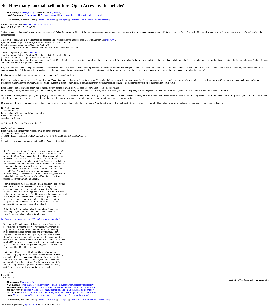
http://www (110, 40)
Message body (27, 12)
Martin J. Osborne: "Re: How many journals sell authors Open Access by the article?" (59, 292)
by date (40, 20)
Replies (97, 15)
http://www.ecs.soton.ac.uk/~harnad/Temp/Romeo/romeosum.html (30, 219)
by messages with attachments (95, 20)
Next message (31, 15)
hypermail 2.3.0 (31, 305)
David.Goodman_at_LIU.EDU (38, 24)
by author (74, 20)
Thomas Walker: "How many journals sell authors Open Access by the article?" (59, 290)
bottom (57, 12)
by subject (62, 20)
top (51, 12)
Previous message (48, 15)
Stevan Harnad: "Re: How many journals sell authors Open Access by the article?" (57, 285)
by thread (51, 20)
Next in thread (84, 15)
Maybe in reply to (67, 15)
